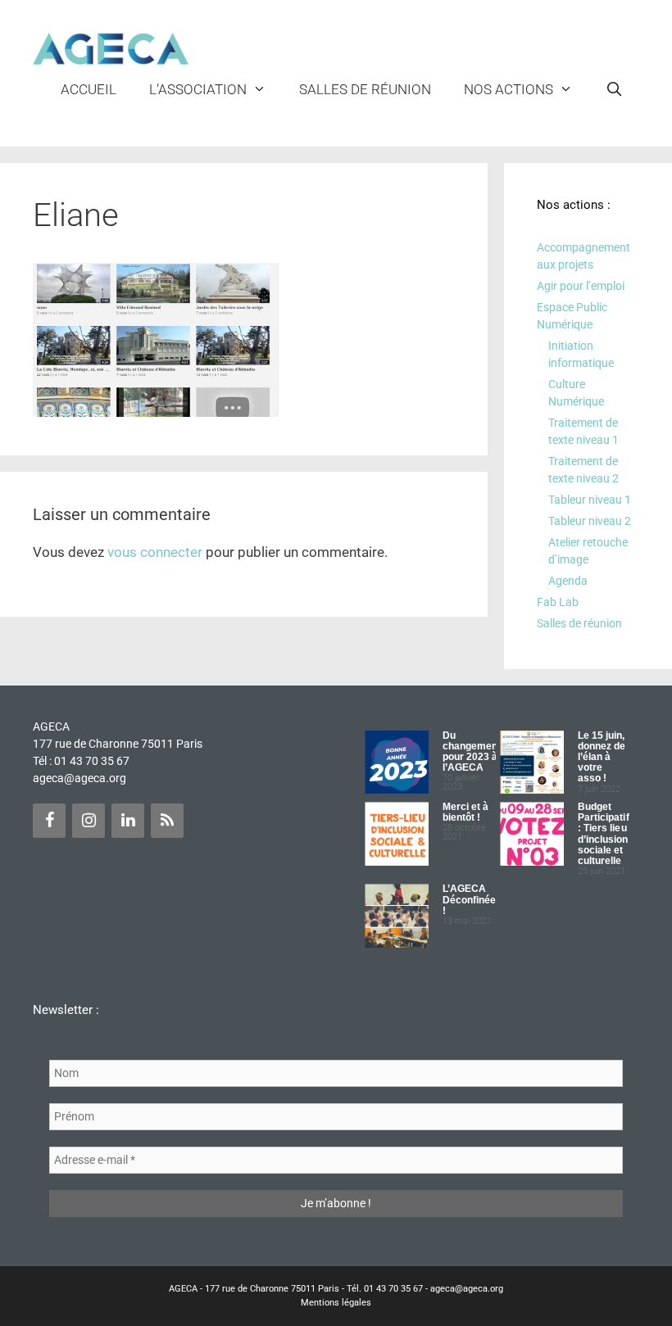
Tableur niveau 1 (589, 499)
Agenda (568, 580)
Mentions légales (336, 1302)
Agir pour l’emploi (580, 285)
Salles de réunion (365, 89)
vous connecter (154, 552)
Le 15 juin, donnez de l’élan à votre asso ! (602, 757)
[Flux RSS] (167, 820)
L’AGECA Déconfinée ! (470, 899)
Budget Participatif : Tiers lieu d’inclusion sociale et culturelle (603, 834)
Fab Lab (558, 602)
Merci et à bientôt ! (466, 812)
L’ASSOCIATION (198, 89)
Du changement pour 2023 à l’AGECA (472, 752)
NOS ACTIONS (508, 89)
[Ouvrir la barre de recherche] (613, 89)
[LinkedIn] (127, 820)
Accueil (88, 89)
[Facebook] (49, 820)
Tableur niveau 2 (589, 520)
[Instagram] (88, 820)
